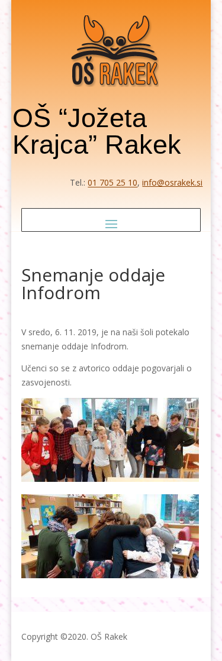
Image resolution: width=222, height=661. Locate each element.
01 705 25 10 (112, 182)
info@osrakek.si (172, 182)
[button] (111, 223)
